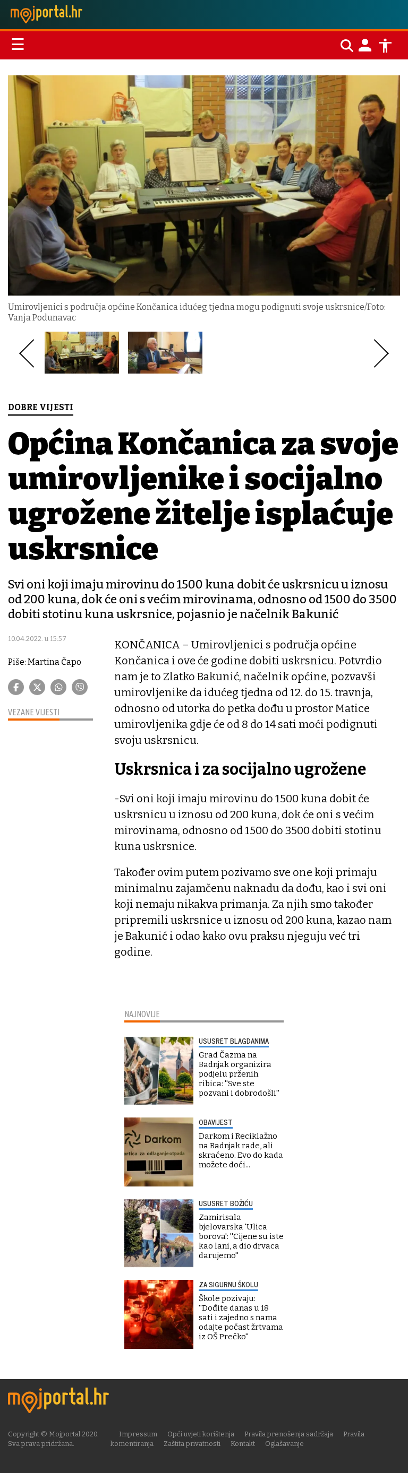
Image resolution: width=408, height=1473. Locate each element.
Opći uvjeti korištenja (200, 1434)
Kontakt (243, 1444)
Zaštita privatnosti (192, 1444)
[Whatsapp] (58, 687)
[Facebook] (16, 687)
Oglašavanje (284, 1444)
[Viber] (80, 687)
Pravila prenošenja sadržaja (288, 1434)
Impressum (138, 1434)
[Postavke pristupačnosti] (385, 45)
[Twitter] (37, 687)
